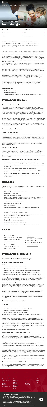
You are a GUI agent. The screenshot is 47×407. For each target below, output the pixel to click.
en (39, 5)
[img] (5, 2)
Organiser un (27, 384)
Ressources (4, 384)
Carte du (28, 379)
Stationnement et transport (28, 377)
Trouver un (5, 378)
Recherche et (15, 386)
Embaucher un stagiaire (6, 381)
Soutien (5, 386)
